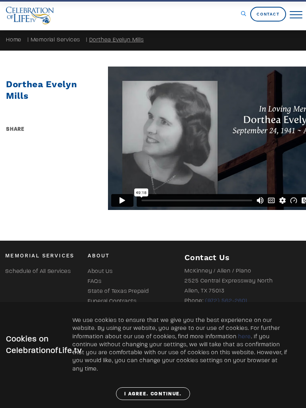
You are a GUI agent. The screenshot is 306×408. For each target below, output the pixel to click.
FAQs (95, 281)
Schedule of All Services (38, 271)
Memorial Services (55, 39)
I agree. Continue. (153, 393)
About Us (100, 271)
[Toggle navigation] (296, 15)
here (244, 336)
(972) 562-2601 (226, 300)
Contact (268, 14)
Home (14, 39)
